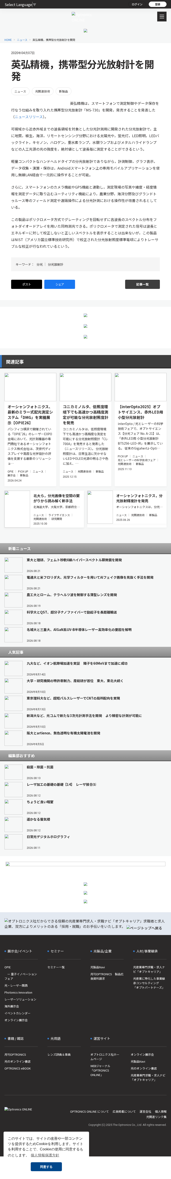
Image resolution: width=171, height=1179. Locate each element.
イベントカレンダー (17, 1013)
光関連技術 (42, 91)
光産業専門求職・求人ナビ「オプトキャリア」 (149, 969)
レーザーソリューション (20, 999)
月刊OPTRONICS (15, 1054)
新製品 (63, 91)
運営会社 (145, 1111)
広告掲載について (124, 1111)
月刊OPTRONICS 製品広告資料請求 (107, 976)
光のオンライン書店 (17, 1061)
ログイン (137, 4)
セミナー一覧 (56, 967)
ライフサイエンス (59, 515)
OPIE (11, 471)
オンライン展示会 (16, 1020)
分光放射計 (55, 264)
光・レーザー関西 (16, 985)
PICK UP (23, 471)
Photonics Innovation (18, 992)
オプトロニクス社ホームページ (104, 1056)
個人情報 (161, 1111)
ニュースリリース (29, 116)
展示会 (12, 475)
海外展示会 (11, 1006)
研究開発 (56, 519)
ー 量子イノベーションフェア (20, 976)
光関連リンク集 (156, 1117)
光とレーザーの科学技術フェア (137, 460)
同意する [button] (46, 1166)
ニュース (20, 91)
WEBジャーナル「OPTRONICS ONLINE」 (100, 1070)
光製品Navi (97, 967)
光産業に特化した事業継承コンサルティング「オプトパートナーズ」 (149, 983)
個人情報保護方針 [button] (45, 1155)
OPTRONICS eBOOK (17, 1068)
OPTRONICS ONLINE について (89, 1111)
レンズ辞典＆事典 (59, 1054)
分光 (40, 264)
